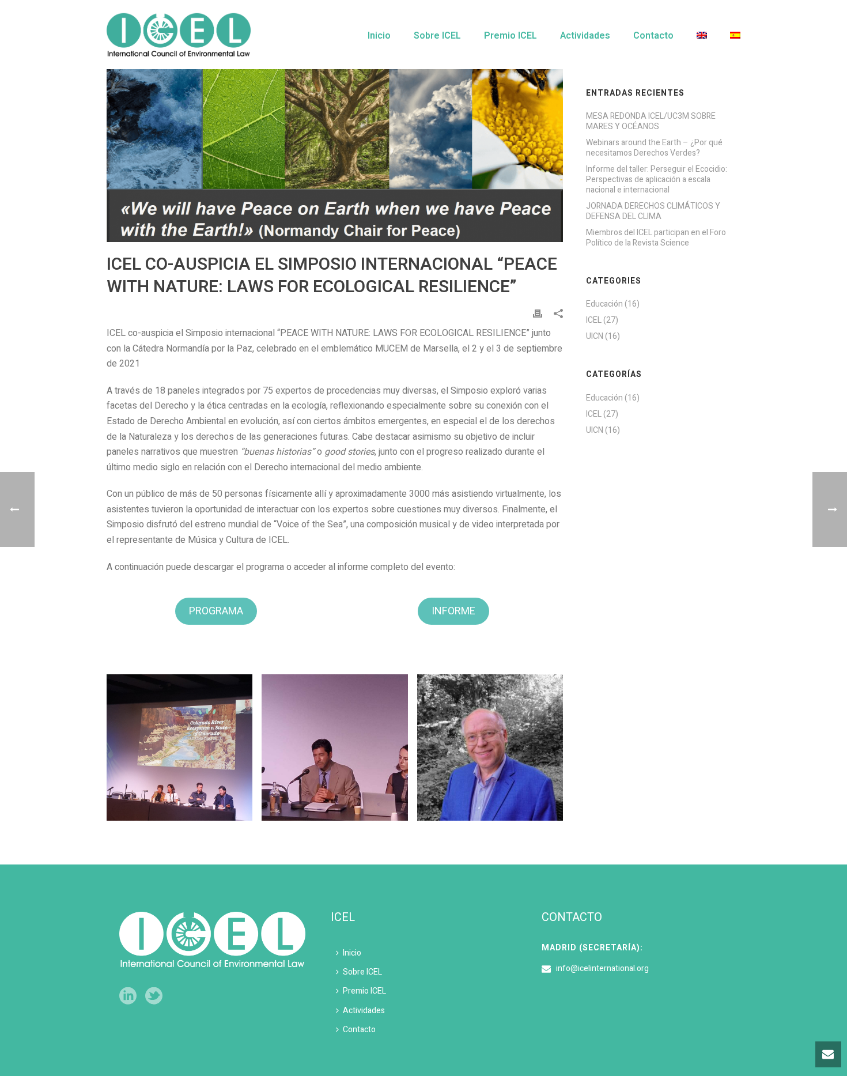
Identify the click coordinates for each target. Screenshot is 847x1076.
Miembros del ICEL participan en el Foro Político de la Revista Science (656, 238)
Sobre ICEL (437, 36)
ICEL (594, 320)
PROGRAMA (216, 611)
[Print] (537, 313)
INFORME (453, 611)
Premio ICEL (510, 36)
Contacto (653, 36)
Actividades (585, 36)
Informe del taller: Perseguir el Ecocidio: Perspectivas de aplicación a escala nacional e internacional (656, 179)
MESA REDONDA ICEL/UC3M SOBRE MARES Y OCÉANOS (651, 121)
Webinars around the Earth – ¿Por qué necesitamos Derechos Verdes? (654, 148)
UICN (594, 336)
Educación (604, 304)
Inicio (379, 36)
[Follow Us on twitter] (153, 996)
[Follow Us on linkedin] (128, 996)
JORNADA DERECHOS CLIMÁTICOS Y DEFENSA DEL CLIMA (653, 211)
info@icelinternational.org (602, 969)
